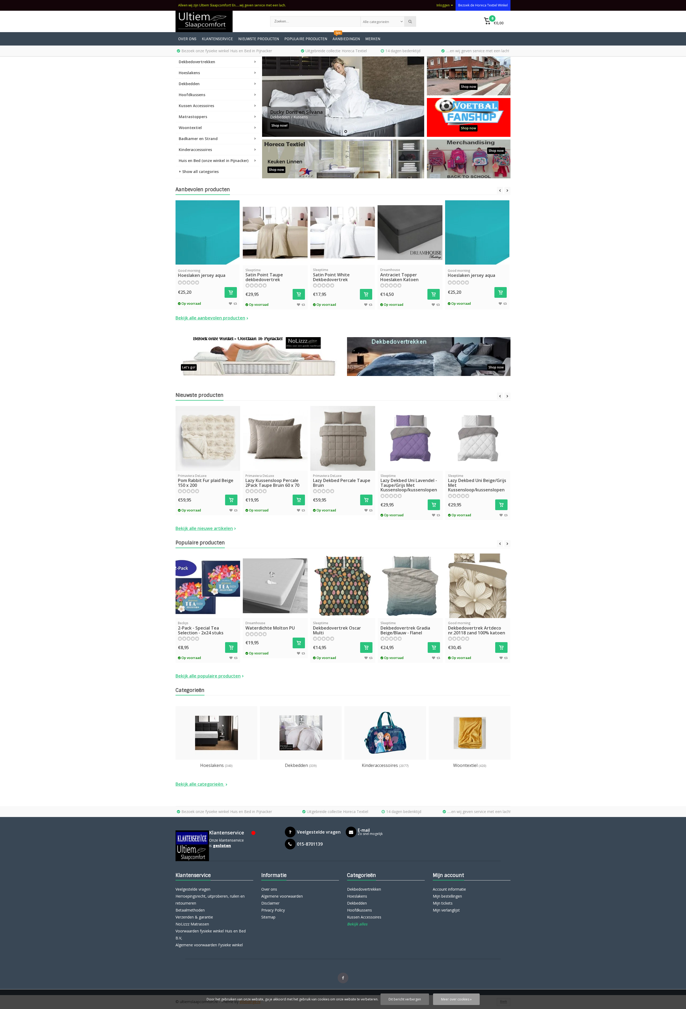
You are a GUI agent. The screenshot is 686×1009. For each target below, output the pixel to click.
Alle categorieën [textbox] (376, 21)
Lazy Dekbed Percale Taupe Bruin (341, 480)
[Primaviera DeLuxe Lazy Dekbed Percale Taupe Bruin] (342, 438)
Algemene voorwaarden (282, 896)
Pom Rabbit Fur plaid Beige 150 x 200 (205, 480)
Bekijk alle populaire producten (208, 676)
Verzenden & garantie (194, 917)
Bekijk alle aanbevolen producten (210, 318)
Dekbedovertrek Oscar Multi (337, 628)
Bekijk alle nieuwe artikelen (204, 528)
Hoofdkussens (192, 94)
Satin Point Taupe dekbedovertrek (264, 275)
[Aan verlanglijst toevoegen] (230, 303)
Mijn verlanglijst (446, 910)
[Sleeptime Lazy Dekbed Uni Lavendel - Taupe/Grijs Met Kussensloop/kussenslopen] (410, 438)
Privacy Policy (273, 910)
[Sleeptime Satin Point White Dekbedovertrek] (342, 232)
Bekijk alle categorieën (200, 784)
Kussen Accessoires (196, 105)
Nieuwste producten (258, 38)
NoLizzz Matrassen (192, 924)
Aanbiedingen (346, 38)
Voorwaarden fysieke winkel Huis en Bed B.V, (211, 934)
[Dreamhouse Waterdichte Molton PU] (275, 586)
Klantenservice (217, 38)
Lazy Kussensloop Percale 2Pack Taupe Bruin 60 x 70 (272, 480)
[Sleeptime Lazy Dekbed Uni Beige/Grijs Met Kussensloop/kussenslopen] (477, 438)
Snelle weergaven (207, 256)
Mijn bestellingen (447, 896)
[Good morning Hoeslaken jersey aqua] (207, 232)
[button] (493, 21)
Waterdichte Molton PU (270, 626)
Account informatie (449, 889)
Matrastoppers (193, 116)
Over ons (187, 38)
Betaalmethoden (190, 910)
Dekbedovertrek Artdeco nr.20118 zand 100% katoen (476, 628)
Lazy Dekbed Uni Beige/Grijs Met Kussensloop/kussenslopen (477, 483)
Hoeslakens (189, 72)
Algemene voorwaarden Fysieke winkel (209, 944)
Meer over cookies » (456, 999)
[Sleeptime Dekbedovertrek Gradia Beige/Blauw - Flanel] (410, 586)
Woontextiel (190, 127)
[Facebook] (343, 978)
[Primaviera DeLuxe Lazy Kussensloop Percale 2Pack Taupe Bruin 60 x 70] (275, 438)
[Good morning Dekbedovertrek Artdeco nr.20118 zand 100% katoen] (477, 586)
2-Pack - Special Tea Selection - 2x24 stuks (200, 628)
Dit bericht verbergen (405, 999)
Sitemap (268, 917)
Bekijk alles (357, 924)
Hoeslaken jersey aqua (201, 273)
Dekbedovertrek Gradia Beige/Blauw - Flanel (405, 628)
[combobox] (382, 21)
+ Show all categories (199, 171)
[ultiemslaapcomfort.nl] (217, 21)
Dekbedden (189, 83)
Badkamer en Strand (198, 138)
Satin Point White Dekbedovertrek (331, 275)
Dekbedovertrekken (197, 61)
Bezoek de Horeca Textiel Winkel (483, 5)
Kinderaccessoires (195, 149)
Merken (372, 38)
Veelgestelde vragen (193, 889)
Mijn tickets (443, 903)
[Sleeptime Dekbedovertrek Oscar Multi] (342, 586)
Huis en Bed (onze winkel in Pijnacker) (213, 160)
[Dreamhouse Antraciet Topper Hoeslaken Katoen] (410, 232)
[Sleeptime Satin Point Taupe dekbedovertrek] (275, 232)
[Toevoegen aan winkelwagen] (231, 292)
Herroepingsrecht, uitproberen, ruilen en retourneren (210, 900)
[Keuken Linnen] (343, 159)
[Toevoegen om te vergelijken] (235, 303)
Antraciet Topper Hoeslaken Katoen (399, 275)
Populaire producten (305, 38)
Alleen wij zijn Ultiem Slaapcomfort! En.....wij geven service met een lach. (232, 5)
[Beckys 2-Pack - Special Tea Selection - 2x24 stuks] (207, 586)
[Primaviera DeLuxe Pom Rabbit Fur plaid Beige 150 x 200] (207, 438)
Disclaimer (270, 903)
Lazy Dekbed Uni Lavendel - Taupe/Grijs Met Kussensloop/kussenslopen (409, 483)
